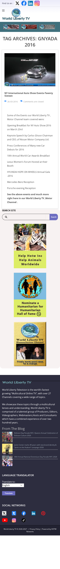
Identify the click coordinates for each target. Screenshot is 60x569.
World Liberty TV (10, 529)
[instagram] (14, 520)
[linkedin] (33, 513)
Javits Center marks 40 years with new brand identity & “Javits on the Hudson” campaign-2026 (35, 446)
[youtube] (5, 520)
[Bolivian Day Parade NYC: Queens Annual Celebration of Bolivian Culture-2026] (7, 437)
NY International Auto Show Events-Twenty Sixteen (28, 94)
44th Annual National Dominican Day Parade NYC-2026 (35, 457)
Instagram (37, 3)
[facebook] (24, 513)
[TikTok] (24, 520)
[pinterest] (43, 513)
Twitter (17, 3)
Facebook (24, 3)
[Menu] (4, 10)
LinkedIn (30, 3)
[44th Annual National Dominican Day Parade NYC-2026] (7, 461)
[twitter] (4, 513)
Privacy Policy (35, 529)
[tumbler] (14, 513)
